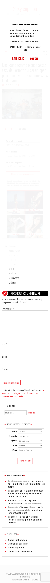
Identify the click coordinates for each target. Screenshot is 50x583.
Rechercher (25, 461)
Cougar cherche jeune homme (18, 543)
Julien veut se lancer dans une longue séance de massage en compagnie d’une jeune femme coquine (25, 502)
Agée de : (14, 441)
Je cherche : (13, 436)
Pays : (15, 445)
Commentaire (8, 308)
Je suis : (15, 431)
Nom (4, 344)
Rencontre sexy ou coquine (16, 547)
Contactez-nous (34, 573)
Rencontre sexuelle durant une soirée (20, 551)
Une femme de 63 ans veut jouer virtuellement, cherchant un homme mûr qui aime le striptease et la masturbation (25, 519)
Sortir (33, 58)
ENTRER (18, 58)
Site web (5, 369)
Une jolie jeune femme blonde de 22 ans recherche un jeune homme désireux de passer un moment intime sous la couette (26, 484)
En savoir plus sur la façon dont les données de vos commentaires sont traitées (23, 393)
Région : (15, 450)
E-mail (5, 356)
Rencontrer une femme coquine (18, 539)
